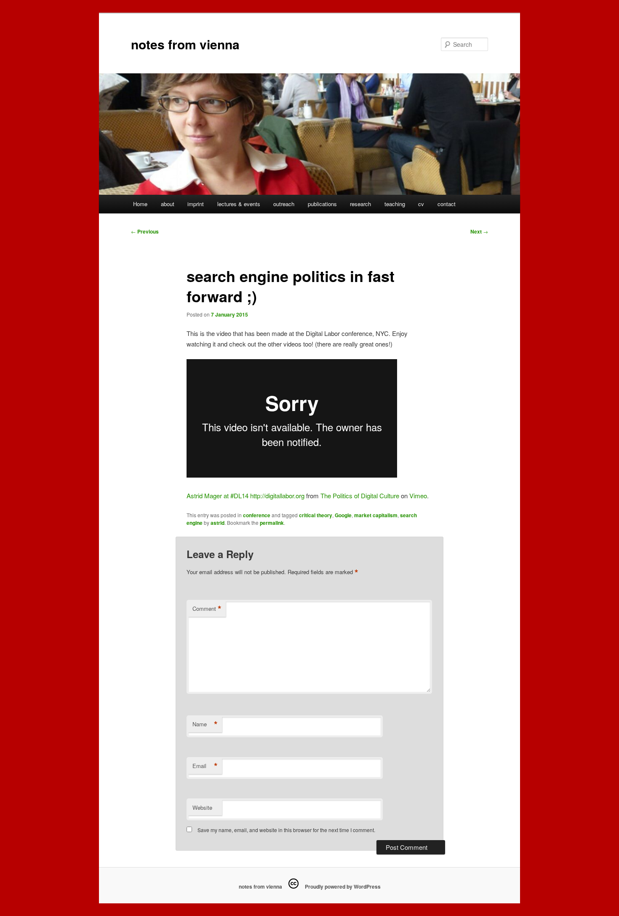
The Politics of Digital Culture (359, 495)
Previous (145, 231)
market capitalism (376, 515)
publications (322, 204)
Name (205, 724)
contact (447, 204)
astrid (217, 522)
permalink (272, 522)
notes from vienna (185, 44)
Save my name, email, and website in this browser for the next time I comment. (286, 829)
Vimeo (418, 495)
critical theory (315, 515)
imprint (195, 204)
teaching (394, 204)
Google (343, 515)
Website (202, 807)
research (360, 204)
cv (421, 204)
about (167, 204)
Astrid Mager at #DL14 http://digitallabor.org (245, 495)
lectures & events (238, 204)
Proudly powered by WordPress (343, 886)
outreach (283, 204)
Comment (206, 608)
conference (256, 515)
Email (205, 766)
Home (140, 204)
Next (479, 231)
